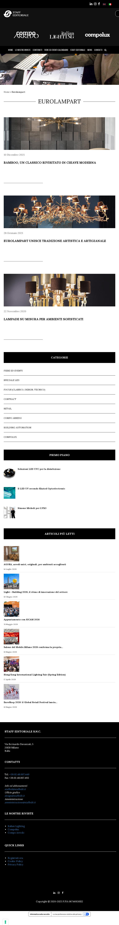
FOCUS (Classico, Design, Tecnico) (24, 389)
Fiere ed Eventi (13, 370)
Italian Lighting (16, 826)
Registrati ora (15, 858)
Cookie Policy (15, 861)
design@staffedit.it (15, 795)
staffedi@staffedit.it (15, 789)
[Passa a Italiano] (110, 4)
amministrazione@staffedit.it (20, 802)
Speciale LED (11, 380)
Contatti (98, 49)
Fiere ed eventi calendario (56, 49)
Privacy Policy (15, 864)
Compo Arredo (13, 418)
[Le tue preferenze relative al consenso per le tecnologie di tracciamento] (5, 922)
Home (10, 49)
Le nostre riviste (23, 49)
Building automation (17, 427)
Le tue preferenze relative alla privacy (67, 914)
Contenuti (37, 49)
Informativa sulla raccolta (40, 914)
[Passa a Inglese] (104, 4)
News (89, 49)
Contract (10, 399)
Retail (8, 408)
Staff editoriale (77, 49)
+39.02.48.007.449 (19, 774)
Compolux (10, 437)
